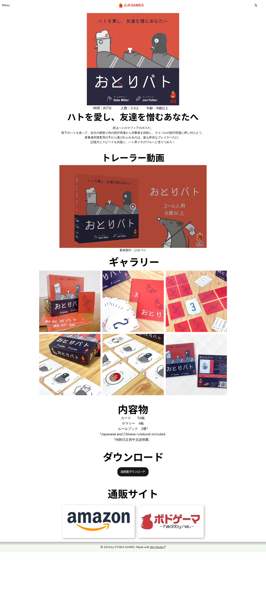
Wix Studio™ (158, 547)
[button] (5, 5)
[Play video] (133, 206)
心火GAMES (134, 5)
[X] (256, 5)
